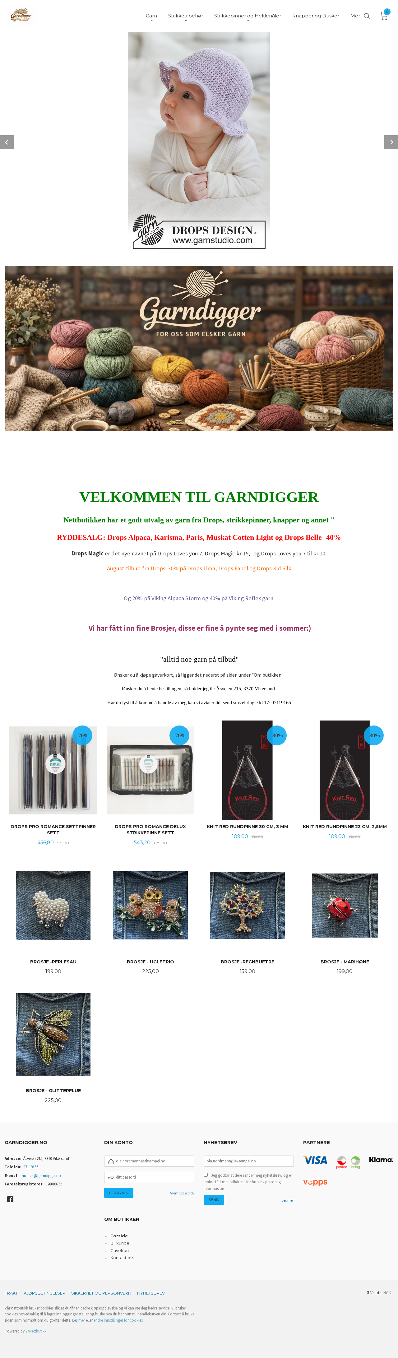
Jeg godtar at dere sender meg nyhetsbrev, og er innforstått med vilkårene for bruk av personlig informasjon (248, 1182)
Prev (7, 142)
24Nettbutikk (35, 1331)
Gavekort (119, 1250)
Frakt (11, 1293)
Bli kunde (119, 1242)
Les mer (287, 1200)
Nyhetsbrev (151, 1293)
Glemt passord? (182, 1193)
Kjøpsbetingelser (44, 1293)
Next (391, 142)
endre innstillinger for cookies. (119, 1320)
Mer (355, 16)
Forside (119, 1235)
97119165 (30, 1167)
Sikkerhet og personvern (101, 1293)
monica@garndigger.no (41, 1175)
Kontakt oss (122, 1257)
